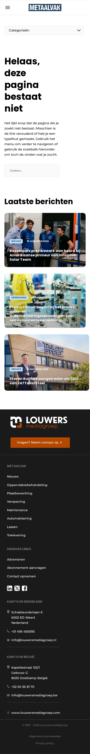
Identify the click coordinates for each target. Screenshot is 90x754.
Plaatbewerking (19, 493)
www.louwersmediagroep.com (35, 713)
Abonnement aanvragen (26, 568)
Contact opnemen (21, 576)
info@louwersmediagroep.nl (33, 640)
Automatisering (19, 518)
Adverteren (16, 559)
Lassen (12, 527)
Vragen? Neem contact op (38, 442)
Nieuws (13, 476)
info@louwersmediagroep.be (34, 695)
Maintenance (17, 510)
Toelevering (16, 535)
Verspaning (16, 502)
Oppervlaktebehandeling (27, 485)
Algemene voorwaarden (45, 736)
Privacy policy (45, 743)
